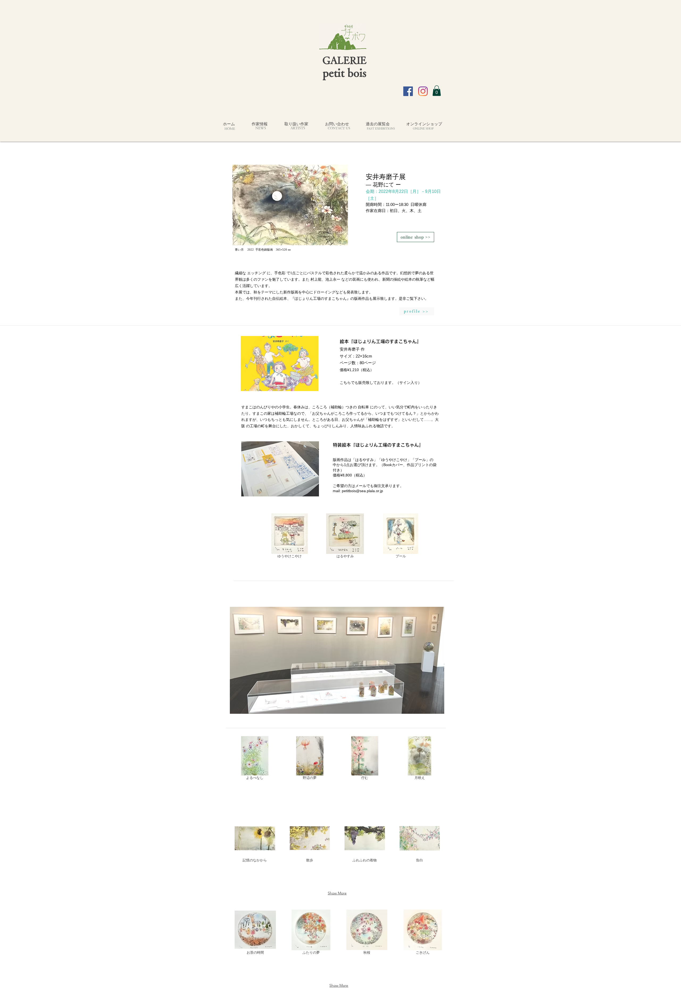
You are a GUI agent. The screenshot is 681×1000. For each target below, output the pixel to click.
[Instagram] (423, 91)
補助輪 (336, 407)
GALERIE (344, 60)
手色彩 (279, 273)
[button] (436, 90)
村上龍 (316, 279)
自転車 (363, 407)
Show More (337, 893)
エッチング (256, 273)
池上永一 (332, 279)
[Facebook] (408, 91)
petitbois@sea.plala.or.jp (362, 491)
